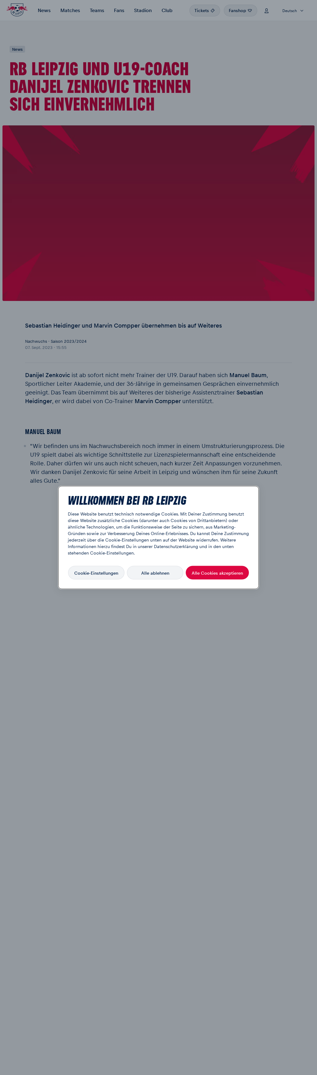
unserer (145, 546)
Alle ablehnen (155, 572)
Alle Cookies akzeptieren (217, 572)
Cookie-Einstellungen (96, 572)
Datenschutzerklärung (176, 546)
